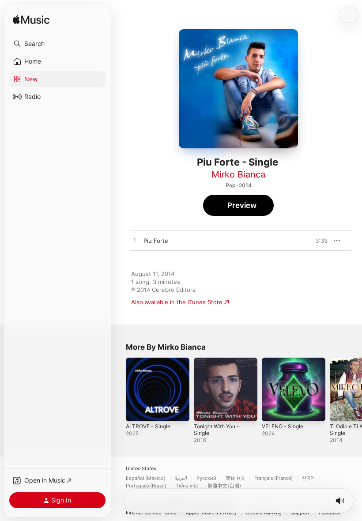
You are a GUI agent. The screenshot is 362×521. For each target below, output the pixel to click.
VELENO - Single (282, 426)
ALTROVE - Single (148, 426)
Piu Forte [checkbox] (155, 240)
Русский (206, 478)
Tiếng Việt (187, 485)
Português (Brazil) (146, 485)
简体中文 (235, 478)
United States (141, 468)
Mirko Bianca (238, 174)
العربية (181, 478)
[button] (57, 43)
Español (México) (146, 478)
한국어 (308, 478)
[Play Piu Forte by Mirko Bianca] (134, 241)
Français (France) (273, 478)
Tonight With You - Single (216, 429)
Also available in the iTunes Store (176, 302)
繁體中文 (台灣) (224, 485)
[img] (31, 20)
